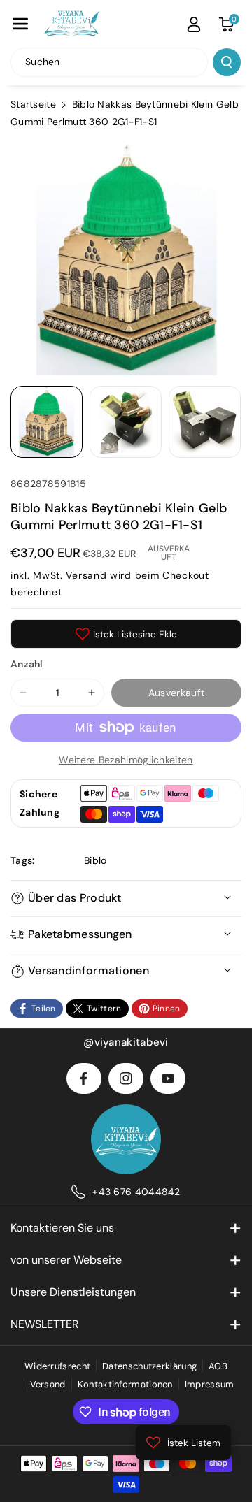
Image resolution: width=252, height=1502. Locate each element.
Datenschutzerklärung (149, 1366)
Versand (86, 575)
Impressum (209, 1384)
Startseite (33, 104)
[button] (20, 24)
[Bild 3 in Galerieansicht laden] (205, 422)
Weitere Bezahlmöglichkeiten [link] (125, 759)
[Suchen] (227, 62)
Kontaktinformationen (125, 1384)
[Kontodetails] (193, 24)
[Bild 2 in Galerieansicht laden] (126, 422)
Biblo (95, 860)
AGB (218, 1366)
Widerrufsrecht (57, 1366)
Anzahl (26, 664)
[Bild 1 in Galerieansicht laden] (46, 422)
